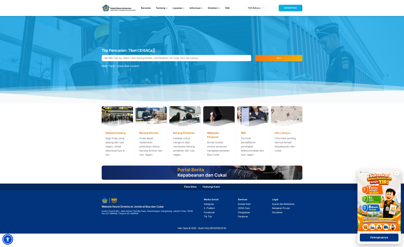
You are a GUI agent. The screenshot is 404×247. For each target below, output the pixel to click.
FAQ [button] (227, 8)
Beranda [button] (146, 8)
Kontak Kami (290, 8)
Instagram (209, 204)
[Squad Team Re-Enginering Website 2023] (119, 8)
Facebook (209, 212)
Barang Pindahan (184, 132)
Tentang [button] (160, 8)
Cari (278, 58)
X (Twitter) (209, 208)
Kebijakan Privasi (281, 208)
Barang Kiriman (149, 132)
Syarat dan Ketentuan (283, 204)
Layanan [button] (177, 8)
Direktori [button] (213, 8)
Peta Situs (190, 186)
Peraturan (243, 216)
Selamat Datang (115, 132)
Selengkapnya (379, 237)
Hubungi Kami (211, 186)
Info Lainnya (282, 132)
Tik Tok (208, 216)
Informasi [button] (195, 8)
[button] (7, 239)
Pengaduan (244, 212)
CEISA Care (244, 208)
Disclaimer (277, 212)
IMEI (243, 132)
